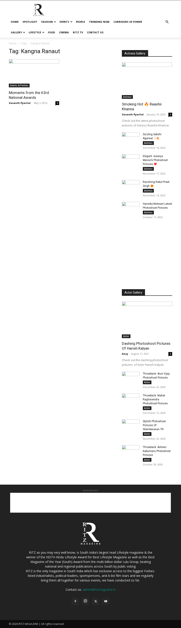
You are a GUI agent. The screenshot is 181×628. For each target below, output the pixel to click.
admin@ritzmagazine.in (99, 589)
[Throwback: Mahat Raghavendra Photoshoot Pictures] (131, 400)
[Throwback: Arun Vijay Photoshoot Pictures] (131, 378)
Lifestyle (35, 32)
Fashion (47, 21)
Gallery (16, 32)
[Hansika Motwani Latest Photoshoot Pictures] (131, 208)
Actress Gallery (134, 53)
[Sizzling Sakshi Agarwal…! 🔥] (131, 138)
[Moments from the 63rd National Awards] (34, 73)
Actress (127, 96)
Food (51, 32)
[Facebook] (75, 601)
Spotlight (30, 21)
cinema (64, 32)
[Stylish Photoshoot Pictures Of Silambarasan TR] (131, 425)
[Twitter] (95, 601)
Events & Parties (19, 85)
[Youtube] (105, 601)
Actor (126, 336)
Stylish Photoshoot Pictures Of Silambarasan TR (154, 425)
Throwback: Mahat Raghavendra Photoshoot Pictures (155, 399)
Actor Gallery (133, 292)
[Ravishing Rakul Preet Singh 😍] (131, 186)
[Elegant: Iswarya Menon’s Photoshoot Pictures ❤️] (131, 160)
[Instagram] (85, 601)
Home (15, 21)
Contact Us (95, 32)
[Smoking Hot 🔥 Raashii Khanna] (147, 80)
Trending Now (99, 21)
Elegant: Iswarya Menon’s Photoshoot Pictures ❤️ (155, 160)
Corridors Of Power (127, 21)
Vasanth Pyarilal (20, 103)
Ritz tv (78, 32)
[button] (167, 22)
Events (64, 21)
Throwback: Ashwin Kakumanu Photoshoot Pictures (157, 451)
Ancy (125, 353)
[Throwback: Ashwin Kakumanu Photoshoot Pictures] (131, 451)
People (80, 21)
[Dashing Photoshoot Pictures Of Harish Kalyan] (147, 320)
